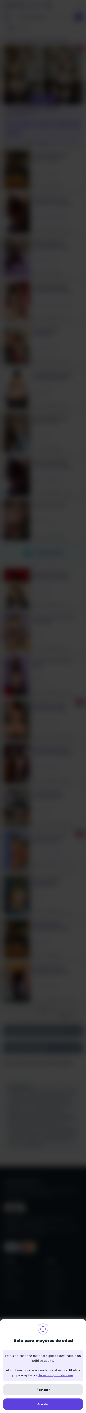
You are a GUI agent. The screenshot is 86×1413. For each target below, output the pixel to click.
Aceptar (43, 1404)
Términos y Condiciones (55, 1375)
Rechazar (43, 1390)
